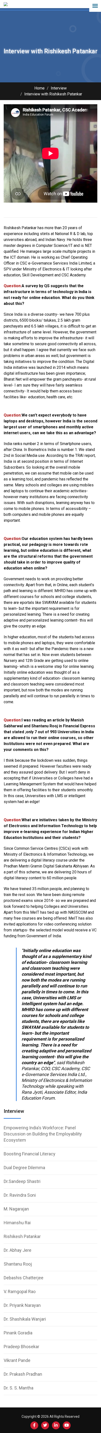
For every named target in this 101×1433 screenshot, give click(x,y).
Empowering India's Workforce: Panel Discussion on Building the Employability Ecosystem (43, 1134)
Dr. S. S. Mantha (18, 1387)
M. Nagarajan (16, 1208)
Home (39, 88)
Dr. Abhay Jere (17, 1250)
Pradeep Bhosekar (21, 1346)
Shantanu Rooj (18, 1264)
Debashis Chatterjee (23, 1277)
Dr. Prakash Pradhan (23, 1374)
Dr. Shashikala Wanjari (25, 1319)
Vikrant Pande (17, 1360)
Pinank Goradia (18, 1332)
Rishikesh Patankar (22, 1236)
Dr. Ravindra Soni (20, 1195)
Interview (59, 88)
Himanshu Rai (17, 1222)
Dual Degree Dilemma (24, 1167)
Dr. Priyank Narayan (22, 1305)
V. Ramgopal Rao (20, 1291)
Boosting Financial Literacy (29, 1153)
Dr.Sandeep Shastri (22, 1181)
